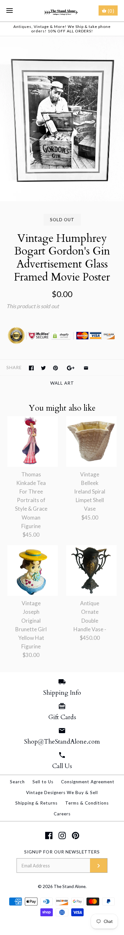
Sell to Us (42, 781)
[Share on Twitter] (43, 368)
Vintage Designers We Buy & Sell (62, 792)
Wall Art (62, 383)
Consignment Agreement (87, 781)
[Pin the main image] (55, 368)
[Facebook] (48, 835)
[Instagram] (62, 835)
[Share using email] (86, 368)
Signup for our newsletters (62, 851)
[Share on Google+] (70, 368)
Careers (62, 813)
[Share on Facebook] (31, 368)
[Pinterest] (75, 835)
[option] (62, 118)
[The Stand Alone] (62, 10)
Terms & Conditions (87, 803)
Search (17, 781)
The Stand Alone (70, 886)
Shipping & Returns (36, 803)
